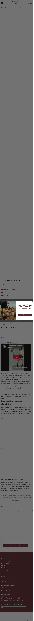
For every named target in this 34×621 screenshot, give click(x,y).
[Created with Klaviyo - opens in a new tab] (16, 320)
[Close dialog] (32, 301)
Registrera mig (25, 314)
